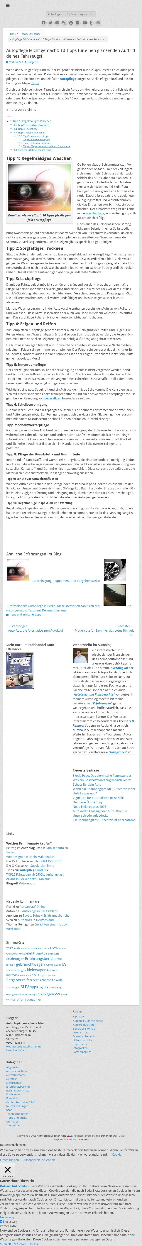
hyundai (57, 964)
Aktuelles (78, 1017)
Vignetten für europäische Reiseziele (98, 798)
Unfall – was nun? (85, 793)
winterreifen (15, 999)
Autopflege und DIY (34, 870)
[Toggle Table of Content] (9, 117)
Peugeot (42, 975)
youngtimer (33, 999)
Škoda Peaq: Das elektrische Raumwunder (102, 776)
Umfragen (12, 1121)
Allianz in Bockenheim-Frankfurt (28, 879)
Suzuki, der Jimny (42, 866)
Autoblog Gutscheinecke (88, 1021)
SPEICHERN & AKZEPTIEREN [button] (19, 1244)
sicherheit (46, 980)
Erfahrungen (102, 703)
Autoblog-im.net (122, 668)
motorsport (25, 975)
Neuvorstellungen (17, 1106)
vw (57, 994)
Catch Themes (80, 1139)
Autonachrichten (16, 1071)
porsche (52, 975)
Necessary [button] (7, 1217)
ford (59, 959)
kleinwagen (36, 969)
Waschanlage (95, 213)
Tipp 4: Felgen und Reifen (31, 132)
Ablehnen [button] (48, 1160)
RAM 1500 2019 (51, 861)
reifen (27, 979)
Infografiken (80, 1048)
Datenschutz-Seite (13, 1186)
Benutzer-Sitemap (84, 1028)
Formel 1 (11, 1098)
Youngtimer (13, 1125)
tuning (58, 987)
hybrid (49, 964)
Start (14, 33)
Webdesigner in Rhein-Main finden (30, 857)
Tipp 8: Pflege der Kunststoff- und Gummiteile (46, 146)
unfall (18, 994)
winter (64, 994)
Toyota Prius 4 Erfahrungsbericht (46, 915)
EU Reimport (14, 1094)
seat (36, 980)
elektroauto (35, 953)
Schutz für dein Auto (87, 784)
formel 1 (10, 964)
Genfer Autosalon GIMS (20, 1102)
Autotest (11, 1079)
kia (24, 970)
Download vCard (16, 1050)
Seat (9, 1110)
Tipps (35, 83)
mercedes (12, 975)
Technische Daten (17, 1114)
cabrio (62, 948)
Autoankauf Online (32, 907)
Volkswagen (45, 994)
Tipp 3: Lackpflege (28, 128)
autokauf (25, 948)
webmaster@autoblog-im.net (24, 1046)
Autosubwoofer (15, 1075)
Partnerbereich (82, 1052)
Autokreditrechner (84, 1024)
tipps (38, 614)
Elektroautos (52, 953)
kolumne (52, 970)
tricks (51, 987)
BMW (54, 948)
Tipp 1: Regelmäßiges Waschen (32, 121)
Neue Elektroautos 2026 (89, 807)
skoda (58, 980)
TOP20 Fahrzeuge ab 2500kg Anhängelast (35, 874)
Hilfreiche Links (82, 1040)
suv (24, 986)
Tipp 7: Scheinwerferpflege (37, 143)
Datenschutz (80, 1032)
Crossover (12, 953)
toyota (43, 987)
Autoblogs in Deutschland (40, 911)
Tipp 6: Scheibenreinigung (36, 139)
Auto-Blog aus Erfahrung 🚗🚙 (55, 1135)
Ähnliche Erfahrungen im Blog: (34, 150)
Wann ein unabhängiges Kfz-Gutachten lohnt (104, 789)
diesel (22, 953)
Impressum (80, 1044)
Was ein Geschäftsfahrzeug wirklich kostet (102, 780)
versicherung (28, 994)
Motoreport (26, 883)
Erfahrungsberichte (18, 1086)
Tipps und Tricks (32, 33)
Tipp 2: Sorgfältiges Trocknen (33, 125)
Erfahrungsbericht (40, 958)
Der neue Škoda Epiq (87, 802)
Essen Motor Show (17, 1090)
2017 (9, 948)
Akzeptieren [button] (31, 1160)
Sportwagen (13, 987)
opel (34, 975)
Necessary (10, 1222)
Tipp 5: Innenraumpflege (35, 136)
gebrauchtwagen (30, 964)
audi (17, 948)
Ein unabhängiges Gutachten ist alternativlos (104, 820)
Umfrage (10, 994)
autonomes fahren (39, 948)
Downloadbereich (84, 1036)
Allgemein (12, 1067)
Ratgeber (33, 62)
